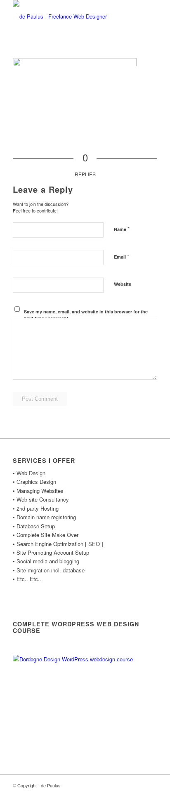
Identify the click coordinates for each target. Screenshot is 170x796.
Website (122, 284)
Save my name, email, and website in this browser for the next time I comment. (86, 315)
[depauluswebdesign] (70, 16)
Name (122, 229)
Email (121, 256)
